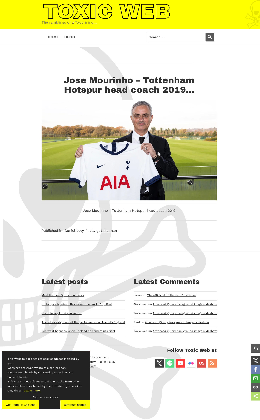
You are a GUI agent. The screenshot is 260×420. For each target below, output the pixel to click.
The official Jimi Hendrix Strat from (171, 295)
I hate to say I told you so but (62, 313)
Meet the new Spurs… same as (63, 295)
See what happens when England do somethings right (78, 331)
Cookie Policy (106, 361)
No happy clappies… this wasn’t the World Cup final (77, 304)
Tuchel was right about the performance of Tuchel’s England (83, 322)
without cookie (75, 404)
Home (53, 37)
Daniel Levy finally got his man (91, 230)
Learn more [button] (32, 390)
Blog (69, 37)
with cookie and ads (20, 404)
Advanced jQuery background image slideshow (185, 304)
